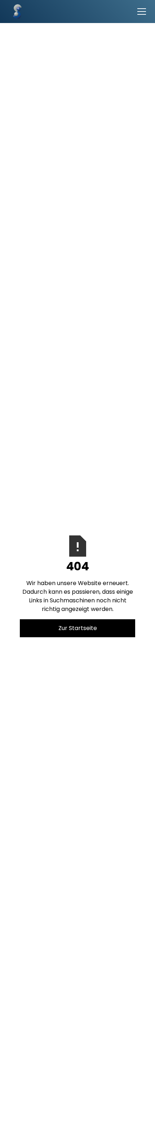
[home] (15, 12)
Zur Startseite (77, 628)
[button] (140, 11)
